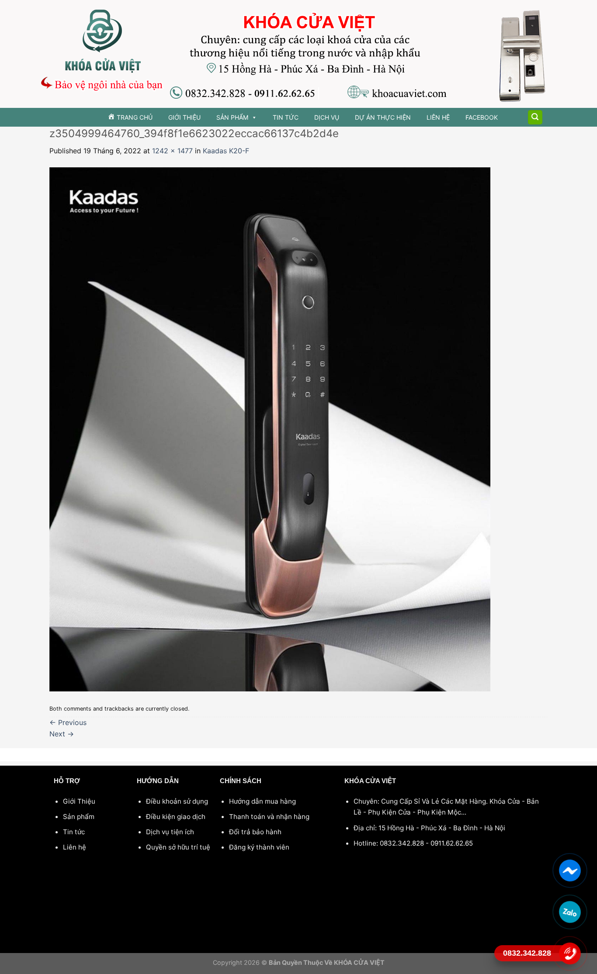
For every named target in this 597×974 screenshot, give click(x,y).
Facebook (481, 117)
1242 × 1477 (172, 150)
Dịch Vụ (326, 117)
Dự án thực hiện (383, 117)
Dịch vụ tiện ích (170, 832)
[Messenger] (569, 870)
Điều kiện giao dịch (175, 816)
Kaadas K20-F (226, 150)
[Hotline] (569, 953)
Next (61, 733)
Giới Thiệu (184, 117)
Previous (68, 722)
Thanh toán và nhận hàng (269, 816)
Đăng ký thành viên (259, 847)
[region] (298, 54)
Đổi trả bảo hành (255, 832)
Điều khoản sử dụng (177, 801)
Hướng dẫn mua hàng (262, 801)
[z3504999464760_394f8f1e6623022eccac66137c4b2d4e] (269, 428)
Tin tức (285, 117)
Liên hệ (438, 117)
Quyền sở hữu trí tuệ (178, 847)
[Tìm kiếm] (535, 117)
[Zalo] (569, 911)
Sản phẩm (232, 117)
